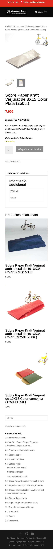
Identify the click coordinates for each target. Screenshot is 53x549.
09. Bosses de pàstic (14, 459)
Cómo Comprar (27, 542)
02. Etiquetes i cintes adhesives (19, 450)
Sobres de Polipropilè (17, 476)
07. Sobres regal (17, 26)
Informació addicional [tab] (18, 173)
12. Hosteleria (11, 521)
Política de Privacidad (35, 538)
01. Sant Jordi (11, 512)
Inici (7, 26)
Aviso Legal (15, 542)
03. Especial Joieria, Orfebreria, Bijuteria (24, 485)
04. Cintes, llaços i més (16, 498)
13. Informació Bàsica (15, 438)
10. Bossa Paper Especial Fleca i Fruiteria (24, 481)
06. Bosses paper (13, 455)
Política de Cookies (15, 538)
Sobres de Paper (33, 26)
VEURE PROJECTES (15, 427)
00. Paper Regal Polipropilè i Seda (21, 502)
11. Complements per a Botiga (19, 507)
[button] (43, 38)
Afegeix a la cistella (29, 149)
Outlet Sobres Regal (16, 467)
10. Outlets (10, 516)
